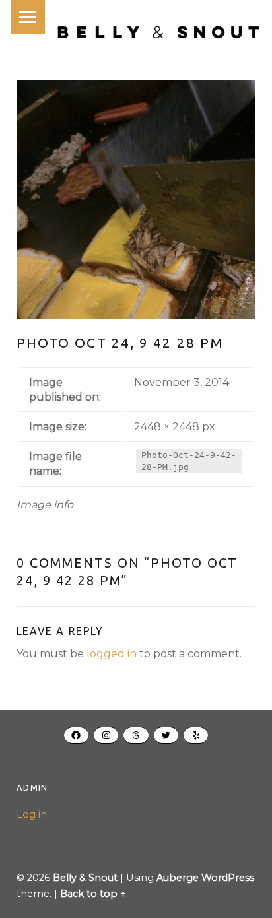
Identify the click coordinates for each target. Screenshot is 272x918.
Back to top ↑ (93, 894)
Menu (28, 17)
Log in (32, 814)
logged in (111, 653)
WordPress (227, 878)
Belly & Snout (85, 878)
